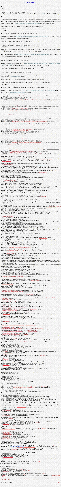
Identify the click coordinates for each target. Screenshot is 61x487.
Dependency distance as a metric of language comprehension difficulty (11, 334)
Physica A (19, 330)
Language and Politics (14, 449)
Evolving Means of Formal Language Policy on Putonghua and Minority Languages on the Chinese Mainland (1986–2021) (31, 386)
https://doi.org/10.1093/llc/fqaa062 (6, 161)
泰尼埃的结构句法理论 (6, 365)
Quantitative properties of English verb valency (8, 305)
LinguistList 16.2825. (42, 355)
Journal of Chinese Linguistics (35, 280)
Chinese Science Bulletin (19, 328)
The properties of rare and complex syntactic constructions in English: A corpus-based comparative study (28, 149)
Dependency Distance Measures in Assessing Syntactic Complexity (25, 154)
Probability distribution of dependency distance (8, 362)
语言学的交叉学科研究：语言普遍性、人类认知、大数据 (15, 250)
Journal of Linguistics (30, 285)
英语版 (45, 428)
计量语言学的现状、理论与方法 (7, 299)
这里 (21, 469)
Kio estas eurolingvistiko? (5, 431)
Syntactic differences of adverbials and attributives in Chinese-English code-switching (20, 247)
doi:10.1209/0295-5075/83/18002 (32, 331)
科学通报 (13, 327)
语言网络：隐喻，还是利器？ (7, 308)
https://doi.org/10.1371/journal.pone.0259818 (46, 159)
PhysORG (39, 328)
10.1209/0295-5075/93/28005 (33, 309)
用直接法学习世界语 (6, 471)
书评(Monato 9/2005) (7, 479)
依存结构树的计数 (5, 332)
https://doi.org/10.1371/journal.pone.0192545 (55, 206)
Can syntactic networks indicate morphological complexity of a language (11, 309)
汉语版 (39, 428)
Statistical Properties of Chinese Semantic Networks (9, 328)
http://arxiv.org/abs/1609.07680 (43, 238)
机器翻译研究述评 (5, 358)
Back (59, 482)
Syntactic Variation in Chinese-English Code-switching (9, 293)
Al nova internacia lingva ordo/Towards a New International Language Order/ (13, 478)
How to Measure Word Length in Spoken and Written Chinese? (17, 249)
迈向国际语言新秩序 (26, 478)
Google (42, 328)
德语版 (24, 470)
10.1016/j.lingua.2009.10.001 (42, 319)
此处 (44, 473)
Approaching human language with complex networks (9, 276)
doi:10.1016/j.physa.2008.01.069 (31, 330)
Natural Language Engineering (29, 294)
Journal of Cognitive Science (24, 334)
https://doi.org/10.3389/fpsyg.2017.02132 (7, 216)
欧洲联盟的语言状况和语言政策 (7, 434)
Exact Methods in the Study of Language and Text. (25, 341)
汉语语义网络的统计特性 (6, 327)
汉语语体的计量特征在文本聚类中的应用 (9, 333)
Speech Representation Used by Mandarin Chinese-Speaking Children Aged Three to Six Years (22, 110)
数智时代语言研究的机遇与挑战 (11, 144)
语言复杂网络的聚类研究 (6, 314)
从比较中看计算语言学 (6, 359)
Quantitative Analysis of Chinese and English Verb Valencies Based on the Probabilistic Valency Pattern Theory (26, 142)
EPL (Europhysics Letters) (19, 331)
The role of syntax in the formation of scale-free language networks (19, 130)
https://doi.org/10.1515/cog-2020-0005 (54, 169)
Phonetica (16, 301)
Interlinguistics (4, 438)
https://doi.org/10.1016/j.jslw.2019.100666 (9, 180)
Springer (31, 328)
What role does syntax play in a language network (8, 331)
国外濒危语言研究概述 (6, 433)
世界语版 (42, 428)
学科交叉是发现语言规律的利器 (11, 253)
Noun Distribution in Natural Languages (7, 284)
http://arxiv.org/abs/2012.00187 (43, 172)
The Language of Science (10, 438)
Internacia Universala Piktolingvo (6, 410)
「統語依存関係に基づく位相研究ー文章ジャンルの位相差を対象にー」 (23, 129)
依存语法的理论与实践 (6, 321)
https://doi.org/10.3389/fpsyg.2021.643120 (7, 164)
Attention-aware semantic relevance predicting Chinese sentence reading (19, 33)
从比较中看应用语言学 (6, 437)
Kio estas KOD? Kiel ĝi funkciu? (6, 432)
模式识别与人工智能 (16, 338)
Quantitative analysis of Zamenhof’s (9, 310)
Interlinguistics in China (5, 413)
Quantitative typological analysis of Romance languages (9, 290)
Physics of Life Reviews (20, 276)
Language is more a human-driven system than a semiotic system (10, 278)
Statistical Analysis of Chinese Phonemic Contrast (8, 301)
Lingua (29, 319)
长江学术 (16, 335)
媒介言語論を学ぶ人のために (21, 407)
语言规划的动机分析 (6, 439)
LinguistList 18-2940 (52, 445)
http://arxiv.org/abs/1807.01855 (43, 196)
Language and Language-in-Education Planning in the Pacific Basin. (26, 447)
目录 (24, 474)
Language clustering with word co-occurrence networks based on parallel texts (12, 291)
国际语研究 (4, 475)
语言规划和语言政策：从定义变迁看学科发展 (9, 435)
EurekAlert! (36, 328)
